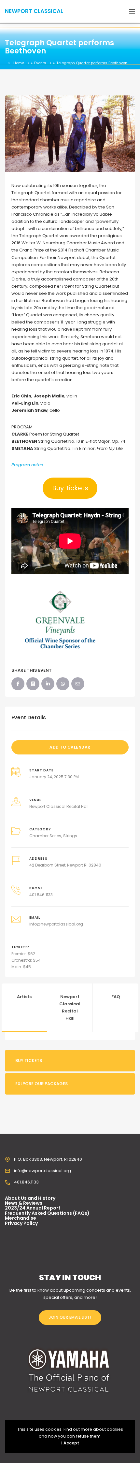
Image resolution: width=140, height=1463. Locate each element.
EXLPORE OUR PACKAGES (41, 1084)
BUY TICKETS (28, 1060)
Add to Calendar (70, 747)
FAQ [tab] (115, 997)
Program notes (27, 465)
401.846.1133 (41, 894)
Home (18, 62)
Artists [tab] (24, 997)
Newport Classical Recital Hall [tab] (69, 1007)
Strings (70, 836)
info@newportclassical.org (56, 924)
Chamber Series (45, 836)
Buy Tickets (70, 488)
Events (40, 62)
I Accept (70, 1443)
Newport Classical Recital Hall (59, 806)
